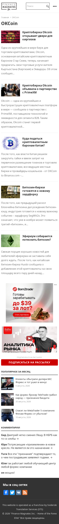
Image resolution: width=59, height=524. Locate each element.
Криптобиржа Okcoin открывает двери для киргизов (37, 35)
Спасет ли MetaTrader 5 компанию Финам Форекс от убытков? (35, 412)
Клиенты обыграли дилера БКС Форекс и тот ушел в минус (34, 380)
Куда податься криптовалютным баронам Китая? (35, 142)
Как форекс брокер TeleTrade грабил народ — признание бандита (36, 396)
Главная (5, 17)
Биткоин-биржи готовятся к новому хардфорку (36, 191)
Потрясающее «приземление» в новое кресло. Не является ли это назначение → (28, 446)
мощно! (10, 472)
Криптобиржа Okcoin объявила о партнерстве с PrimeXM (39, 89)
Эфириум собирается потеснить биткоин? (37, 237)
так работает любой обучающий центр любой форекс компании (28, 465)
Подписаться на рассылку (29, 362)
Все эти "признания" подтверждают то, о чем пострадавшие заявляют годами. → (28, 455)
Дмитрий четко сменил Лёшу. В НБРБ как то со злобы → (29, 436)
